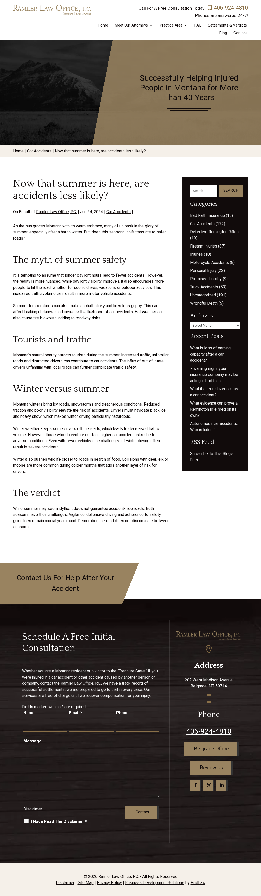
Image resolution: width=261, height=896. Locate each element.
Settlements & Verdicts (227, 25)
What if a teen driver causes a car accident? (214, 392)
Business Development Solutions (154, 883)
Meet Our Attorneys (131, 25)
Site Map (86, 883)
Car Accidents (118, 212)
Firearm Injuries (203, 246)
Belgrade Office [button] (211, 748)
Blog (223, 33)
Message (32, 741)
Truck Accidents (204, 287)
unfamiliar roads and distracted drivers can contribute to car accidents (91, 358)
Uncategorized (203, 295)
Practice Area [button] (171, 25)
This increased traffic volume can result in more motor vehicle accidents (87, 290)
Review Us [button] (211, 767)
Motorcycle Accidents (209, 262)
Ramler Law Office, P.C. (56, 212)
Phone (122, 713)
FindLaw (198, 883)
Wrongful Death (204, 303)
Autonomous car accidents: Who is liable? (214, 427)
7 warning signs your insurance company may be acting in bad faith (214, 375)
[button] (256, 859)
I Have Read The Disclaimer (59, 822)
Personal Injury (203, 271)
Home (103, 25)
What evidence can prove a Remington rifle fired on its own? (214, 409)
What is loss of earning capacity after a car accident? (210, 354)
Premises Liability (206, 279)
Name (29, 713)
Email (75, 713)
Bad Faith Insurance (207, 216)
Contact (240, 33)
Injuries (196, 254)
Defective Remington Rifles (214, 232)
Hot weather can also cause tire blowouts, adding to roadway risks (88, 315)
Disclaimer (32, 809)
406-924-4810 (231, 8)
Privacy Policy (109, 883)
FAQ (197, 25)
